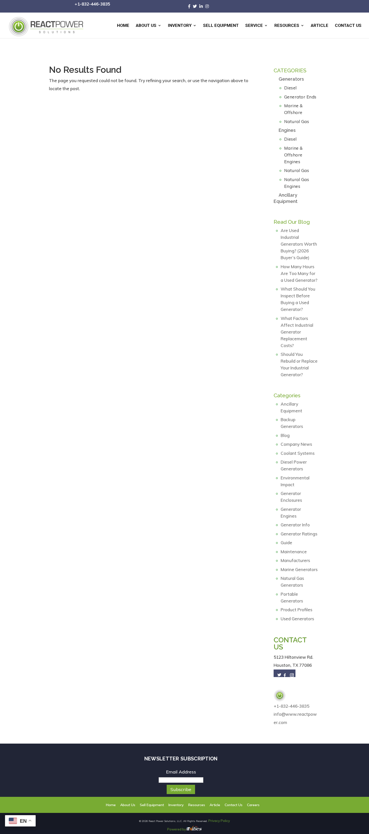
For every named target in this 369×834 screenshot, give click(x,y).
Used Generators (297, 618)
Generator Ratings (299, 533)
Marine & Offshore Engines (293, 154)
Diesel (290, 87)
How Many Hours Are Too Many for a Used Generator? (299, 273)
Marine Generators (299, 569)
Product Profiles (296, 609)
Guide (286, 542)
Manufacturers (295, 560)
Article (319, 26)
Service (254, 26)
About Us (146, 26)
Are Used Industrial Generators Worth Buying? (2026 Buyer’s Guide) (299, 244)
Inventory (180, 26)
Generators (291, 79)
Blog (285, 435)
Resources (286, 26)
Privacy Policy (219, 820)
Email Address (181, 772)
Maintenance (294, 551)
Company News (296, 444)
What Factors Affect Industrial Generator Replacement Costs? (297, 332)
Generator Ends (300, 96)
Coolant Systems (298, 453)
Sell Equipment (221, 26)
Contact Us (348, 26)
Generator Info (295, 524)
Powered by (177, 828)
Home (123, 26)
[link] (190, 6)
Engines (287, 130)
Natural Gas (296, 121)
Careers (247, 805)
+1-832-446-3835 (92, 4)
